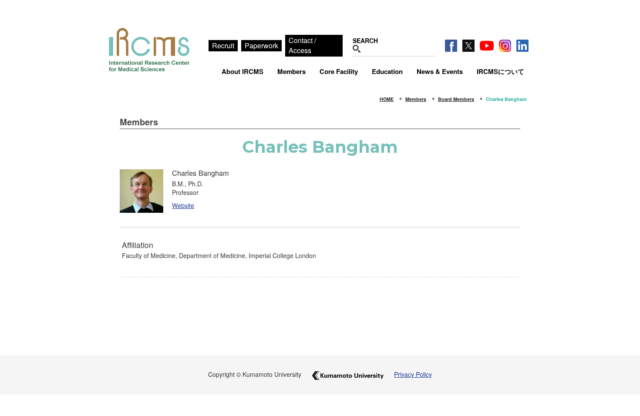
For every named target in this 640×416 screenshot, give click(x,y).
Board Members (456, 99)
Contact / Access (302, 45)
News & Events (440, 71)
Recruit (223, 45)
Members (291, 71)
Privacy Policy (413, 374)
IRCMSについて (500, 71)
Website (183, 205)
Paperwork (261, 45)
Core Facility (339, 71)
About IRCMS (242, 71)
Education (387, 71)
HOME (387, 99)
